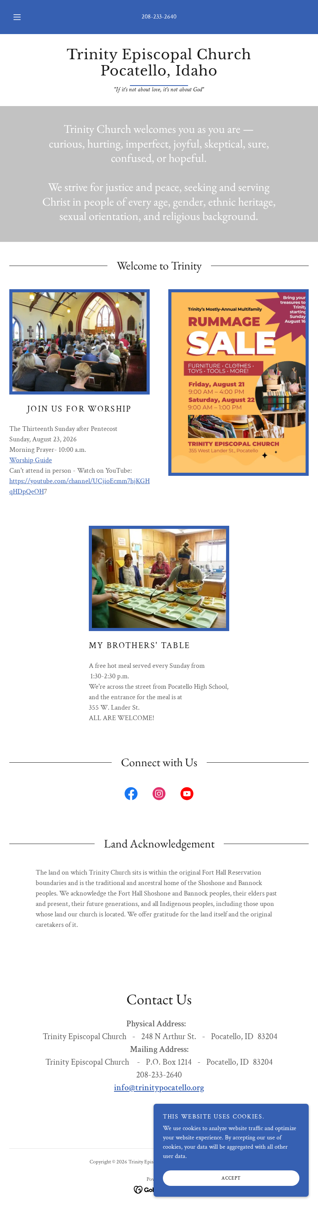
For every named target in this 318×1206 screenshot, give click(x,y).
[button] (22, 17)
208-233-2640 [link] (159, 17)
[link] (159, 74)
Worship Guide (30, 460)
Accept (231, 1178)
